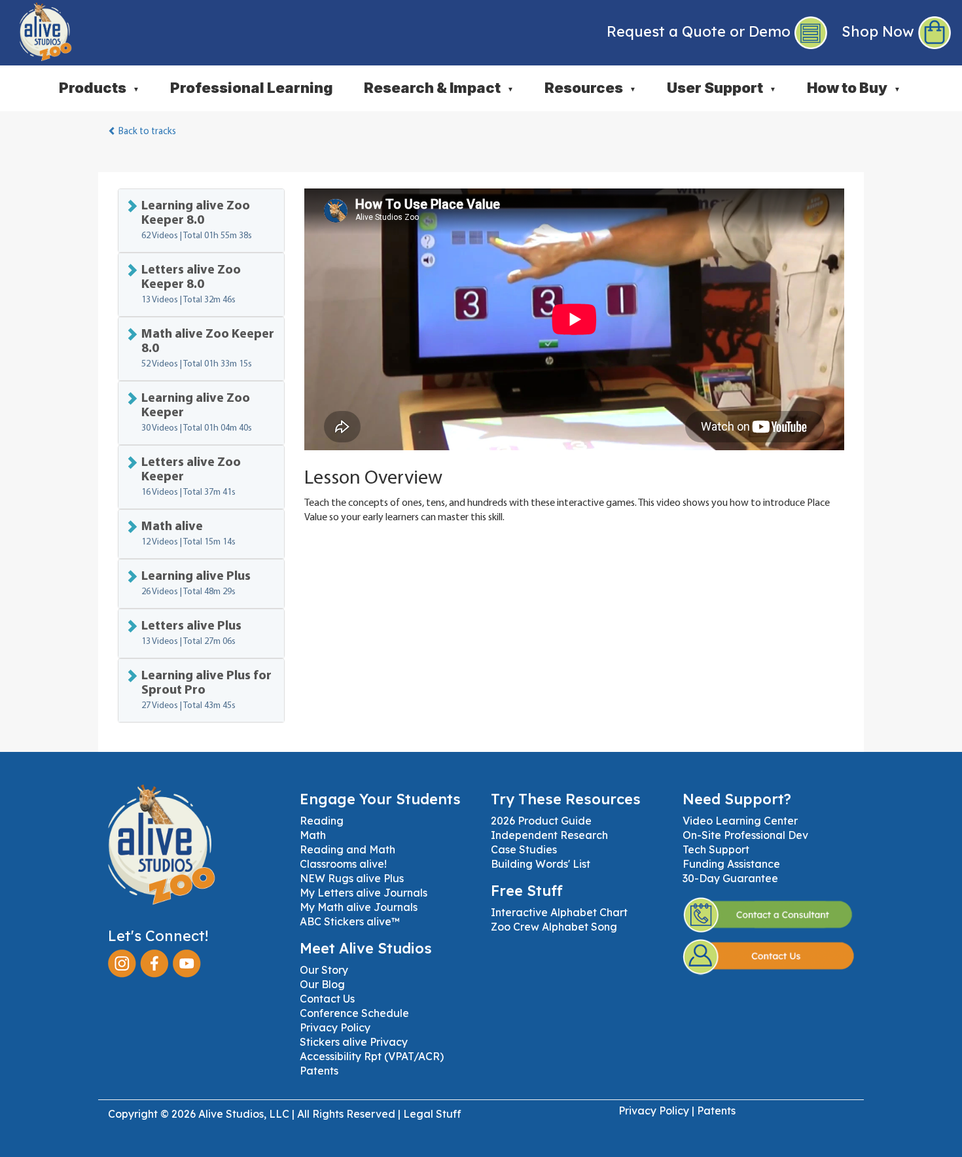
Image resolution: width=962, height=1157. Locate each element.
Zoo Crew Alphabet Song (554, 926)
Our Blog (322, 984)
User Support (721, 87)
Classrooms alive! (343, 863)
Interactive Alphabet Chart (559, 912)
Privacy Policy (335, 1027)
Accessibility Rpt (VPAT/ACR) (372, 1056)
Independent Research (549, 835)
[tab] (201, 220)
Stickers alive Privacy (354, 1041)
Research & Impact (439, 87)
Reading (322, 820)
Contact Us (327, 998)
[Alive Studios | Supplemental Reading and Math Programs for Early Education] (36, 29)
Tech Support (716, 849)
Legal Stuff (432, 1113)
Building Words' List (540, 863)
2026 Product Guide (541, 820)
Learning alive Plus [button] (196, 583)
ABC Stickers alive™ (350, 921)
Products (99, 87)
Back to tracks (146, 132)
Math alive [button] (188, 533)
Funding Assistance (731, 863)
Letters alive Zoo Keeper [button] (191, 476)
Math (313, 835)
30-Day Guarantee (730, 878)
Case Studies (524, 849)
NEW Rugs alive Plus (352, 878)
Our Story (324, 969)
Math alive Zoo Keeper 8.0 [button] (207, 348)
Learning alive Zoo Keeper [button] (196, 412)
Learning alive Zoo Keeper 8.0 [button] (196, 220)
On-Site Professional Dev (745, 835)
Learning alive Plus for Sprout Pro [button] (206, 690)
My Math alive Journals (359, 907)
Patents (319, 1070)
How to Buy (853, 87)
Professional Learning (251, 87)
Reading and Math (347, 849)
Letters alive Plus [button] (191, 633)
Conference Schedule (354, 1013)
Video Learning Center (740, 820)
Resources (590, 87)
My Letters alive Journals (363, 892)
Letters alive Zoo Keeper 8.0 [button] (191, 284)
